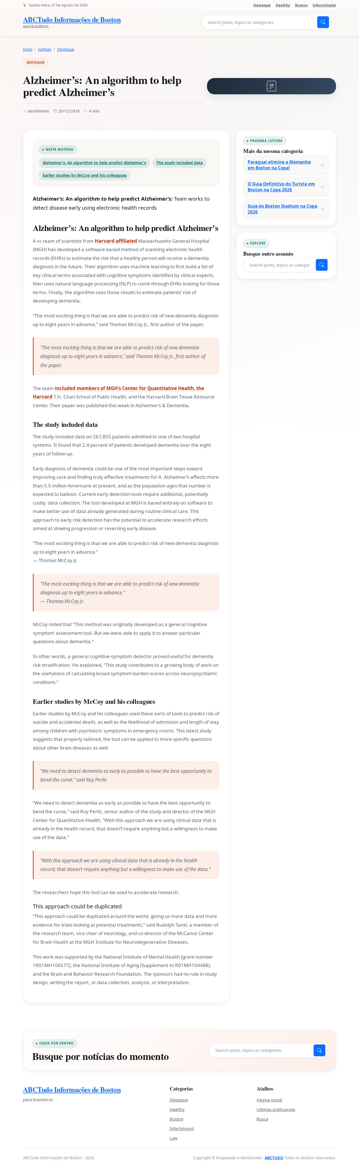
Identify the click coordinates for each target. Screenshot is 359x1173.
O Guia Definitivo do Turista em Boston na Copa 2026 (281, 187)
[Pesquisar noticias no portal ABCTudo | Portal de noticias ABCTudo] (323, 22)
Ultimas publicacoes (276, 1109)
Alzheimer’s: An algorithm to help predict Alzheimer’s (94, 162)
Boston (301, 5)
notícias (44, 49)
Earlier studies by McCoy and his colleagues (85, 175)
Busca (262, 1119)
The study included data (179, 162)
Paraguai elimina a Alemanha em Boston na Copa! (279, 165)
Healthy (283, 5)
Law (174, 1138)
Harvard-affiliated (116, 241)
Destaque (262, 5)
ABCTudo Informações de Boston (72, 1089)
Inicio (27, 49)
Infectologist (324, 5)
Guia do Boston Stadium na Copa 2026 (282, 209)
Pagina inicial (269, 1100)
